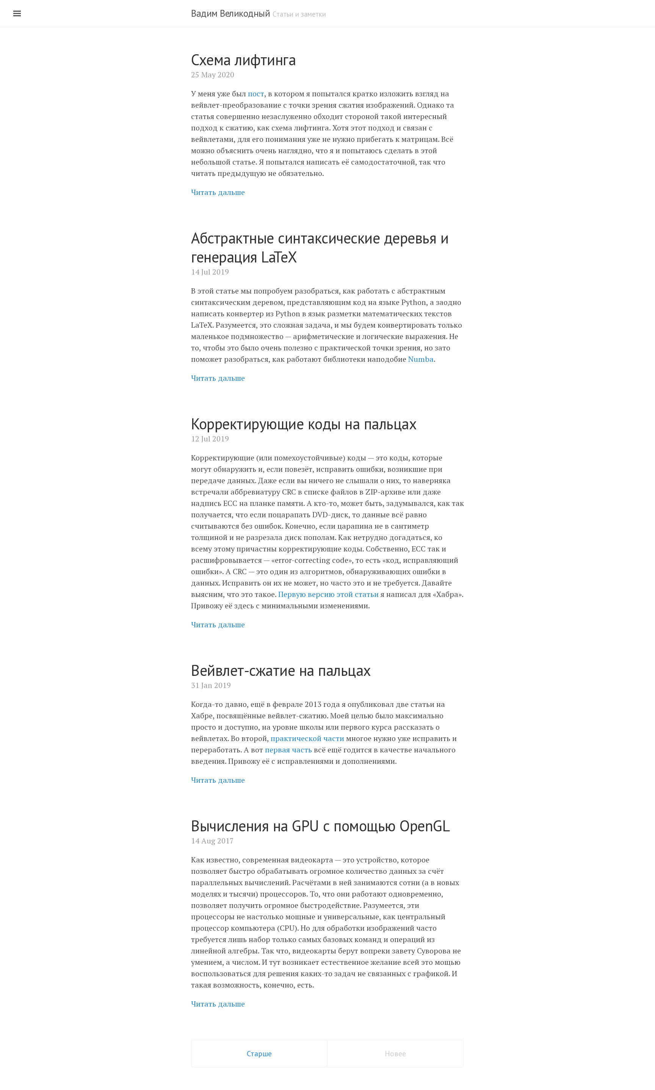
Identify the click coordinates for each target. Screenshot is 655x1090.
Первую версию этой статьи (328, 594)
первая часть (288, 749)
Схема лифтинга (243, 59)
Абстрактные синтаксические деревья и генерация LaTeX (319, 247)
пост (256, 93)
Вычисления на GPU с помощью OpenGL (320, 826)
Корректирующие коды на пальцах (304, 423)
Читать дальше (218, 192)
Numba (421, 359)
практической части (307, 738)
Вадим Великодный (230, 13)
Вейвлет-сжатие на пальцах (281, 670)
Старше (259, 1054)
